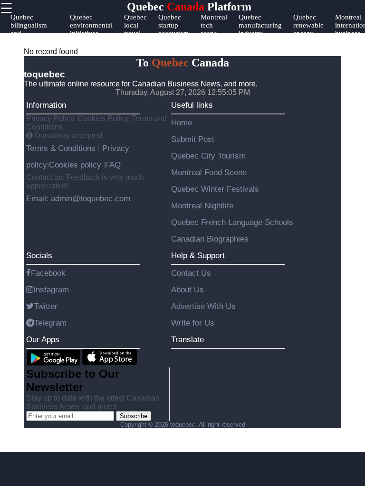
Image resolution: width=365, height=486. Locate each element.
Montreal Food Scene (209, 172)
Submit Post (192, 139)
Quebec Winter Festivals (215, 189)
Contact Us (191, 273)
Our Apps (42, 339)
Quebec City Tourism (208, 155)
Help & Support (198, 255)
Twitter (46, 306)
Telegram (50, 322)
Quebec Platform (189, 6)
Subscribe (133, 416)
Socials (39, 255)
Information (46, 105)
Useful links (192, 105)
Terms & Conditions (62, 148)
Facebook (48, 273)
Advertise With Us (203, 306)
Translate (187, 339)
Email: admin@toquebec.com (78, 198)
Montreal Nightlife (202, 205)
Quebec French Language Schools (232, 222)
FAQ (113, 164)
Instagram (51, 289)
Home (181, 122)
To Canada (182, 62)
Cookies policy (75, 164)
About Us (187, 289)
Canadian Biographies (210, 238)
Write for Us (192, 322)
